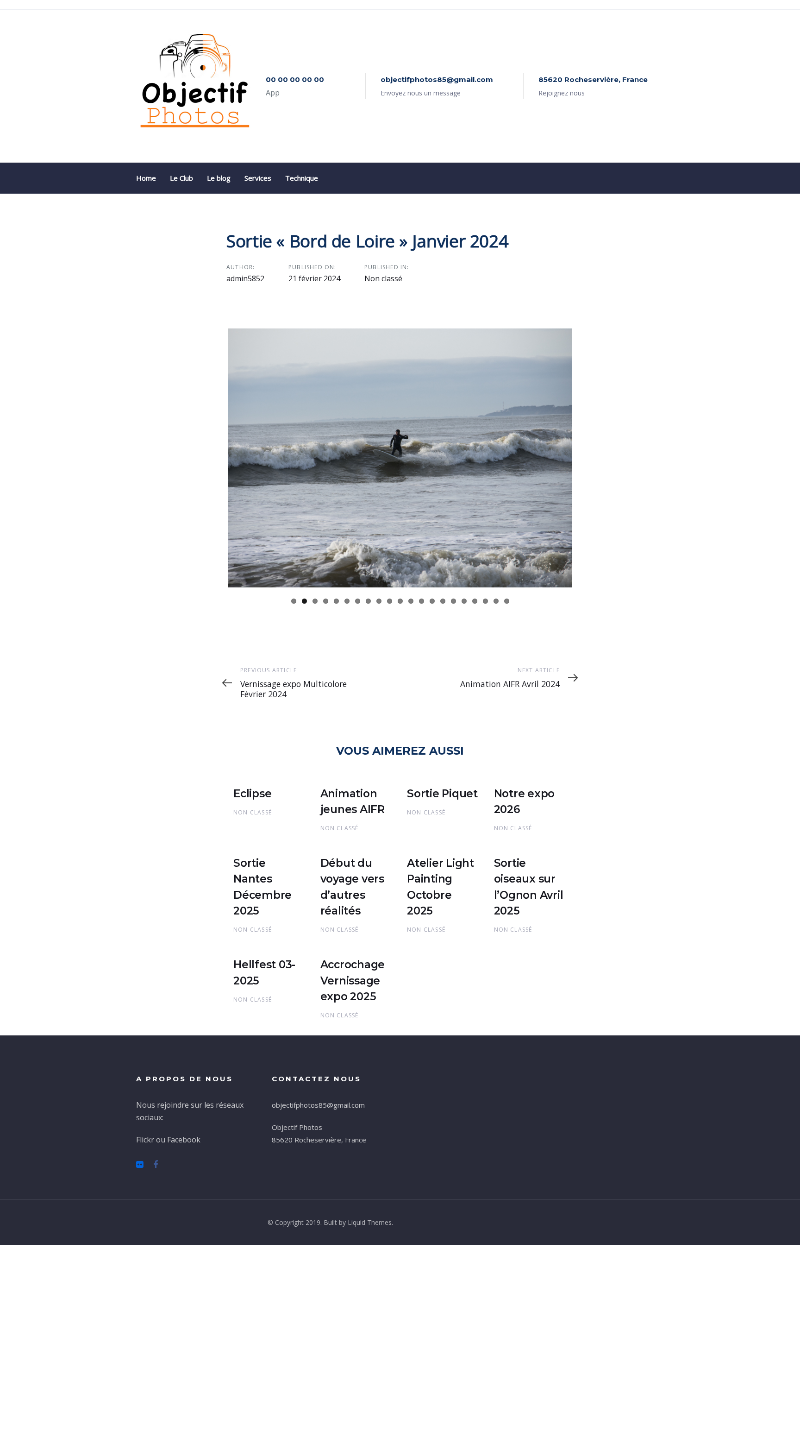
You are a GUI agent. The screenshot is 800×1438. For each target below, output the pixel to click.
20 (496, 793)
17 (464, 793)
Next (585, 556)
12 (410, 793)
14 (432, 793)
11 (400, 793)
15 (442, 793)
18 (474, 793)
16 (453, 793)
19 (485, 793)
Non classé (383, 278)
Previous (214, 556)
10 (389, 793)
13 (421, 793)
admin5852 (245, 278)
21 (506, 793)
